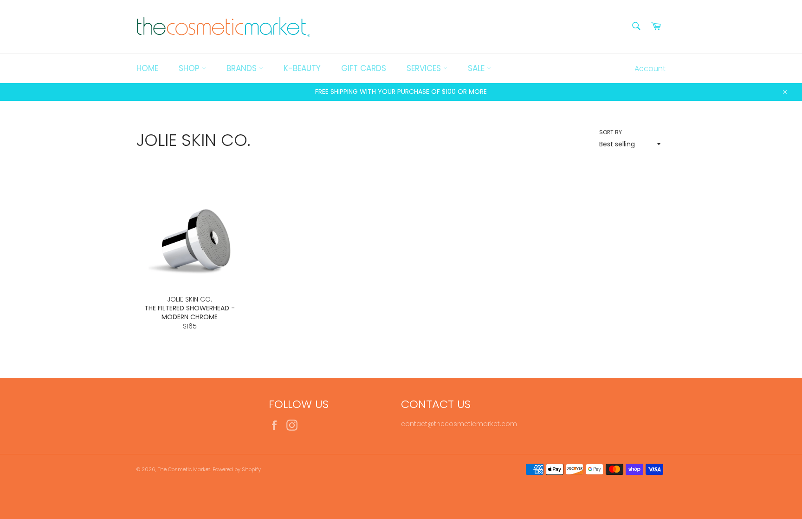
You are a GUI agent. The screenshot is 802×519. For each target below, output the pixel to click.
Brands (242, 68)
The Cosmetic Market (184, 469)
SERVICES (425, 68)
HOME (147, 68)
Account (650, 68)
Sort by (610, 132)
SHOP (190, 68)
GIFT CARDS (363, 68)
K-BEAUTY (302, 68)
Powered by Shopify (237, 469)
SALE (477, 68)
